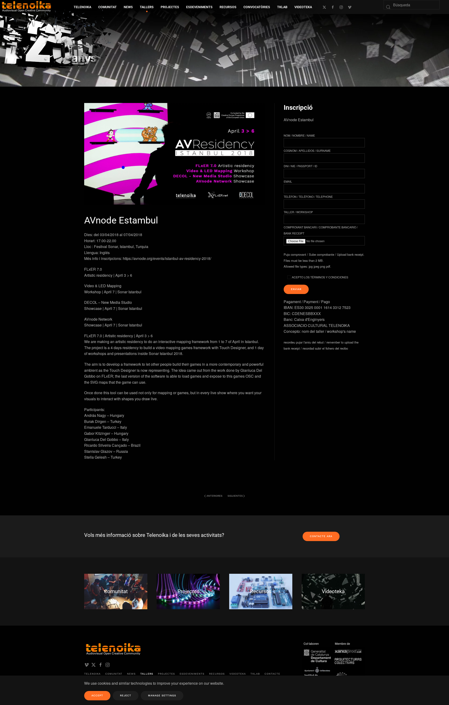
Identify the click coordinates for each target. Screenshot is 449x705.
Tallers (147, 7)
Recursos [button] (228, 7)
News (131, 673)
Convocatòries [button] (256, 7)
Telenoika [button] (82, 7)
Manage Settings (162, 695)
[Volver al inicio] (64, 39)
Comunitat (113, 673)
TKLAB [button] (282, 7)
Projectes (166, 673)
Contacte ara (321, 536)
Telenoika (92, 673)
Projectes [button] (170, 7)
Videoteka (303, 7)
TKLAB (255, 673)
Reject (125, 695)
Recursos (217, 673)
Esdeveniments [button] (199, 7)
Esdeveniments (192, 673)
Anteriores (214, 495)
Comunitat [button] (107, 7)
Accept (97, 695)
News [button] (128, 7)
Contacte (272, 673)
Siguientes (235, 495)
